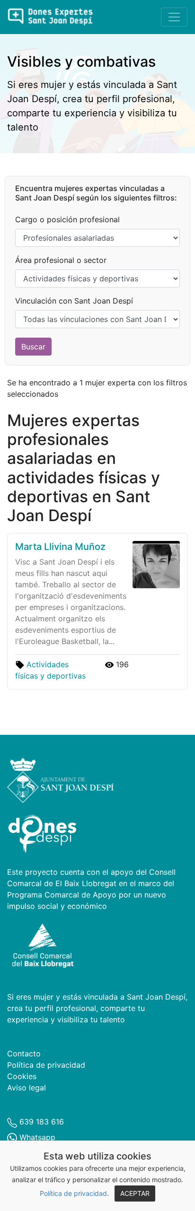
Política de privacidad (73, 1193)
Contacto (24, 1053)
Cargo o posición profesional (67, 219)
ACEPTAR (135, 1193)
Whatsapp (36, 1137)
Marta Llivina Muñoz (60, 546)
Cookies (21, 1076)
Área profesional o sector (60, 260)
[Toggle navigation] (174, 17)
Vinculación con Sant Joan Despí (74, 300)
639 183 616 (40, 1121)
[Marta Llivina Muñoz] (154, 563)
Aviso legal (26, 1087)
